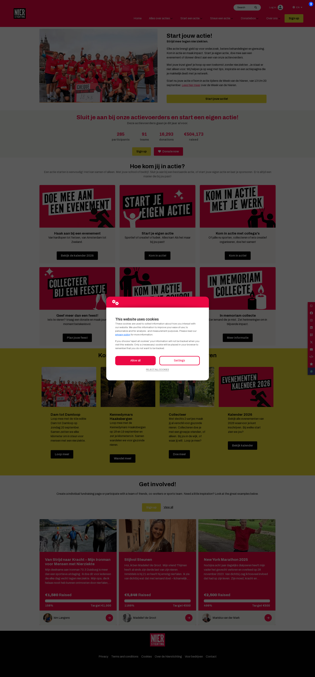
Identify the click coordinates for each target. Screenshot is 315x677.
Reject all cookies (157, 369)
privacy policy (122, 334)
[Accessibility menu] (311, 4)
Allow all (135, 360)
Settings (179, 360)
